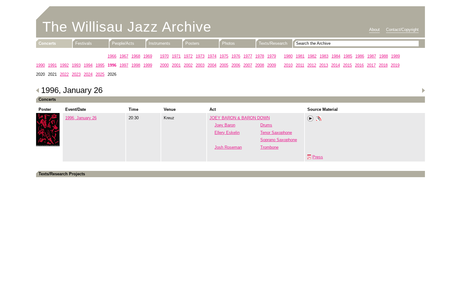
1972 (188, 56)
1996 (112, 65)
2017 (371, 65)
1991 (52, 65)
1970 (164, 56)
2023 (76, 74)
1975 (224, 56)
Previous (37, 90)
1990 (40, 65)
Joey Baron (225, 125)
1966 (112, 56)
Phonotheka (318, 119)
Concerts (47, 43)
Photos (228, 43)
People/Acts (123, 43)
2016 (359, 65)
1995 (100, 65)
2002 (188, 65)
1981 (300, 56)
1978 (259, 56)
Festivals (83, 43)
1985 (347, 56)
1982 (312, 56)
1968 (135, 56)
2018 (383, 65)
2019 (395, 65)
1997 (123, 65)
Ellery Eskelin (227, 132)
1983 (324, 56)
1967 (123, 56)
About (374, 29)
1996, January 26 (81, 118)
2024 (88, 74)
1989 (395, 56)
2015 (347, 65)
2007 (247, 65)
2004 (212, 65)
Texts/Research (273, 43)
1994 (88, 65)
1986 (359, 56)
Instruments (159, 43)
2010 (288, 65)
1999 (147, 65)
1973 (200, 56)
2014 (335, 65)
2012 (311, 65)
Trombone (269, 147)
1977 (247, 56)
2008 (259, 65)
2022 (64, 74)
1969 (147, 56)
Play (310, 119)
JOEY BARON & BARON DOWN (239, 118)
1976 (235, 56)
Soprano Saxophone (278, 139)
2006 (235, 65)
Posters (192, 43)
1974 (212, 56)
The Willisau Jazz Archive (126, 27)
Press (317, 157)
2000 (164, 65)
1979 (271, 56)
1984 (335, 56)
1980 (288, 56)
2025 (100, 74)
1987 (371, 56)
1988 (383, 56)
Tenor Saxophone (276, 132)
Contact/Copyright (402, 29)
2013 (323, 65)
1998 (135, 65)
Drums (266, 125)
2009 (271, 65)
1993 (76, 65)
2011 (300, 65)
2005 (224, 65)
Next (423, 90)
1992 (64, 65)
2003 (200, 65)
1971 (176, 56)
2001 (176, 65)
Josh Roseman (228, 147)
